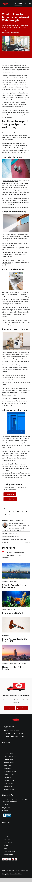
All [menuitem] (3, 553)
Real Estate (5, 635)
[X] (9, 511)
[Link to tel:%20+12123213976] (26, 3)
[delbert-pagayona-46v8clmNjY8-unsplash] (16, 592)
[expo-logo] (5, 2)
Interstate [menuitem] (9, 552)
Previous (6, 542)
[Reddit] (13, 511)
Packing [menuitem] (18, 555)
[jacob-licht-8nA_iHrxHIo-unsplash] (16, 564)
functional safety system (10, 181)
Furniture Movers (13, 539)
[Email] (9, 515)
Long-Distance (13, 581)
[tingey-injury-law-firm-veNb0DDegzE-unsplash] (16, 618)
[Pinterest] (5, 515)
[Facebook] (5, 511)
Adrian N (19, 520)
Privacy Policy (5, 874)
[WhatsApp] (22, 511)
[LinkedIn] (18, 511)
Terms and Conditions (16, 874)
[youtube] (13, 859)
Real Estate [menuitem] (5, 557)
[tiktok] (9, 859)
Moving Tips (22, 539)
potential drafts (6, 262)
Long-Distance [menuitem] (19, 552)
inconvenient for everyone (20, 292)
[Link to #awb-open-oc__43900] (30, 3)
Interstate (5, 581)
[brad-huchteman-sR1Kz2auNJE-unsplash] (16, 646)
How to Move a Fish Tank (12, 613)
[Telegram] (26, 511)
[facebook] (3, 859)
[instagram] (6, 859)
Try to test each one (8, 375)
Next (26, 542)
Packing (12, 609)
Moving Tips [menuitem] (10, 555)
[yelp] (16, 859)
